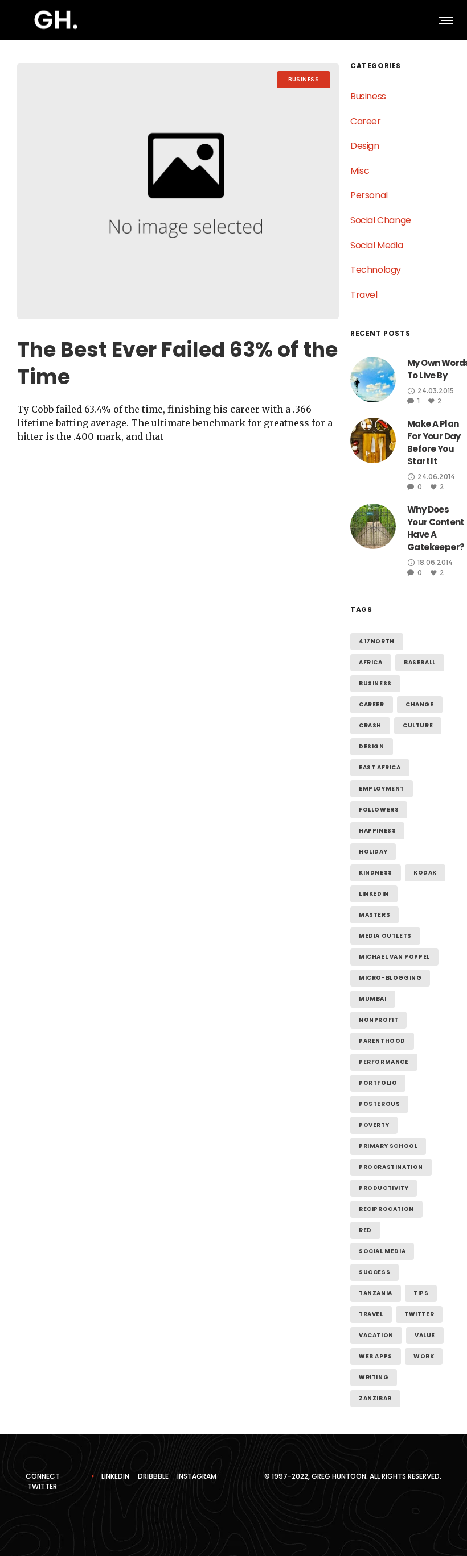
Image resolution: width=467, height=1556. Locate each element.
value (425, 1335)
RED (365, 1230)
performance (384, 1062)
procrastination (391, 1167)
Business (368, 96)
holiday (373, 851)
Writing (373, 1377)
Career (365, 121)
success (374, 1272)
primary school (388, 1146)
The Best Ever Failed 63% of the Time (177, 363)
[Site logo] (55, 20)
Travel (364, 294)
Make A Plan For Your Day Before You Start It (434, 442)
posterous (379, 1104)
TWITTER (42, 1486)
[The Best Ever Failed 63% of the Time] (178, 191)
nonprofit (378, 1020)
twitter (419, 1314)
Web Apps (375, 1356)
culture (418, 725)
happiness (377, 830)
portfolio (378, 1083)
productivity (383, 1188)
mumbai (373, 999)
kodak (425, 872)
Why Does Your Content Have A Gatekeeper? (435, 528)
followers (379, 809)
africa (371, 662)
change (419, 704)
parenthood (382, 1041)
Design (364, 145)
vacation (376, 1335)
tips (420, 1293)
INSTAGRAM (196, 1476)
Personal (369, 195)
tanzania (375, 1293)
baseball (420, 662)
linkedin (374, 893)
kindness (375, 872)
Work (423, 1356)
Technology (375, 269)
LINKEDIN (115, 1476)
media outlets (385, 935)
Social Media (376, 245)
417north (377, 641)
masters (374, 914)
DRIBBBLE (153, 1476)
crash (370, 725)
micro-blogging (390, 977)
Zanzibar (375, 1398)
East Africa (380, 767)
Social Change (380, 220)
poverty (374, 1125)
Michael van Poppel (394, 956)
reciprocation (386, 1209)
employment (381, 788)
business (375, 683)
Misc (359, 170)
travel (371, 1314)
